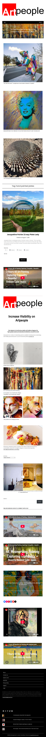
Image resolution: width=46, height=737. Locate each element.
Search (5, 498)
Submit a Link (6, 677)
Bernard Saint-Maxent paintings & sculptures (22, 724)
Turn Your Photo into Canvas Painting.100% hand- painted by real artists (23, 583)
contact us (31, 336)
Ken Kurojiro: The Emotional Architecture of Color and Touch (26, 728)
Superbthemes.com (34, 735)
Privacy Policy (6, 683)
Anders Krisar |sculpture (8, 365)
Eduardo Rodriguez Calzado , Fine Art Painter (22, 719)
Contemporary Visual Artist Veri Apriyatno (22, 715)
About (4, 672)
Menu (40, 22)
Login (4, 688)
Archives (5, 456)
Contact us (5, 675)
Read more (23, 259)
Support (4, 685)
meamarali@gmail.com (7, 697)
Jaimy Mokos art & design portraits (11, 419)
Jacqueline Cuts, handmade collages (11, 394)
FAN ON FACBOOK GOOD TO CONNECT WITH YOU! (15, 508)
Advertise (5, 680)
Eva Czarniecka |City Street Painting (11, 390)
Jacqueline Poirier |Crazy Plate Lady (23, 234)
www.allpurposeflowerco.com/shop (11, 449)
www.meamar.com (24, 492)
